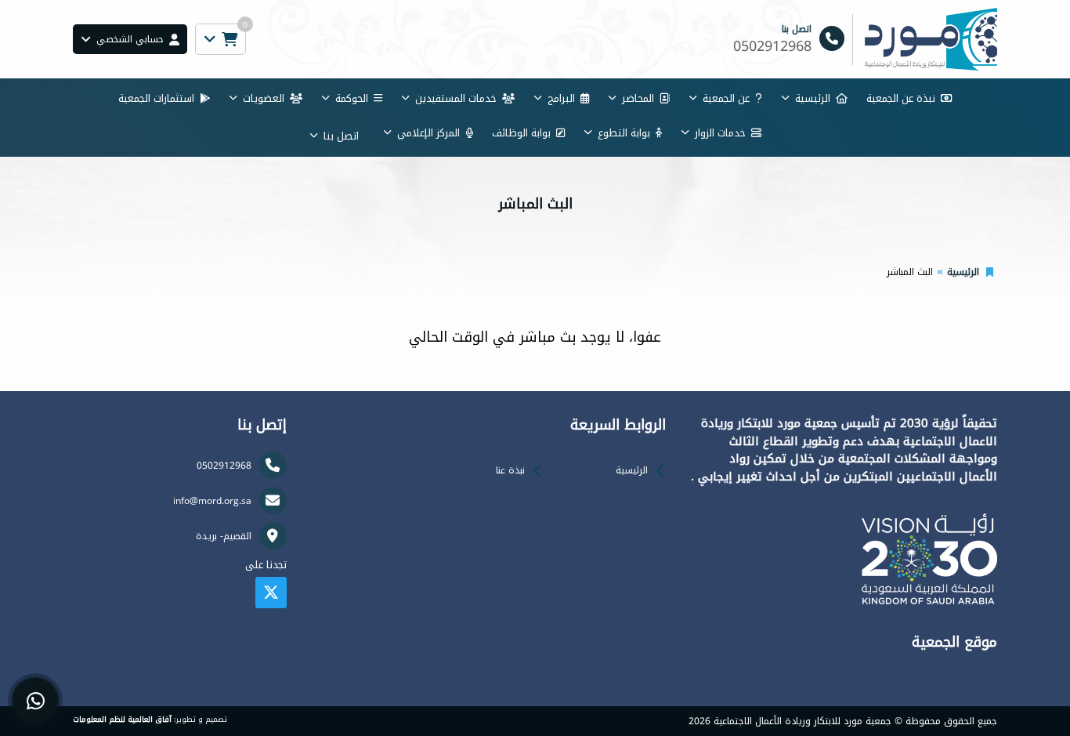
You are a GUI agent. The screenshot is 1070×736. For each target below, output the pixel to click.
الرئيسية (812, 98)
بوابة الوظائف (521, 133)
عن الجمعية (726, 98)
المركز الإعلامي (428, 133)
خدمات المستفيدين (456, 98)
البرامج (561, 98)
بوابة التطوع (624, 133)
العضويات (263, 98)
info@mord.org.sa (212, 500)
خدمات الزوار (720, 133)
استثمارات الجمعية (156, 98)
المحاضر (638, 98)
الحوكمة (351, 98)
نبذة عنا (510, 470)
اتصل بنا (341, 136)
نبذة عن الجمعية (900, 98)
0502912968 (224, 465)
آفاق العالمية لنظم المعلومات (122, 719)
